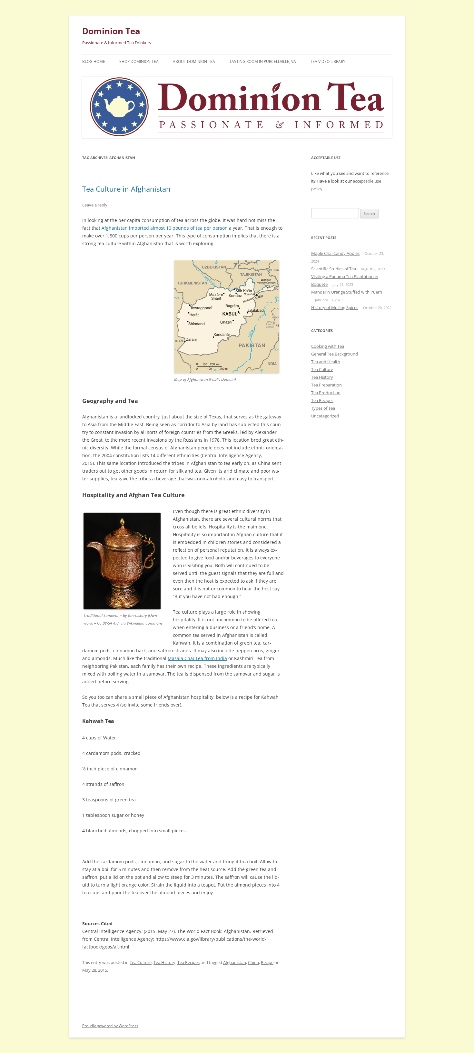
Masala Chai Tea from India (197, 658)
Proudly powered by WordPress (110, 1025)
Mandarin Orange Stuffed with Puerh (346, 292)
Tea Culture (141, 962)
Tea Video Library (327, 61)
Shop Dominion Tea (139, 61)
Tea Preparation (326, 385)
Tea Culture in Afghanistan (126, 189)
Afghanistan (234, 962)
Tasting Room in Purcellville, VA (262, 61)
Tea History (164, 962)
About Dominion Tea (194, 61)
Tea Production (326, 393)
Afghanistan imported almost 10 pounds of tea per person (165, 228)
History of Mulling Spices (334, 307)
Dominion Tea (111, 31)
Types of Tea (323, 408)
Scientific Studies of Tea (333, 269)
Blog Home (93, 61)
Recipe (267, 962)
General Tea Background (334, 354)
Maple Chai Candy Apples (335, 253)
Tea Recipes (188, 962)
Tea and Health (325, 362)
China (253, 962)
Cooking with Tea (327, 346)
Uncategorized (325, 416)
